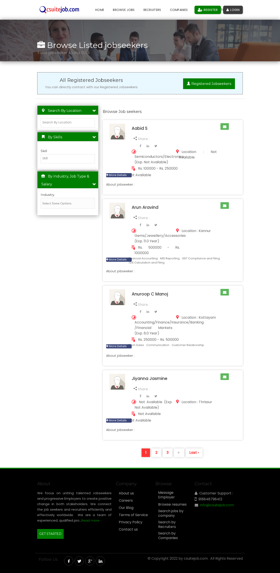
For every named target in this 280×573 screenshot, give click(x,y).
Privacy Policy (130, 522)
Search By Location (64, 111)
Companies (179, 10)
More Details (117, 175)
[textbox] (68, 122)
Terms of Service (133, 515)
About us (126, 493)
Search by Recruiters (167, 524)
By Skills (55, 137)
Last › (194, 452)
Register (210, 10)
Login (234, 10)
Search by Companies (168, 535)
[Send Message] (224, 126)
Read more (90, 520)
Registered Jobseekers (211, 84)
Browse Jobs (124, 10)
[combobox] (68, 122)
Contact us (128, 529)
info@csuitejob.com (217, 505)
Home (99, 10)
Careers (126, 500)
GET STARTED (50, 534)
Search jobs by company (171, 513)
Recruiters (152, 10)
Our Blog (126, 507)
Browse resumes (172, 504)
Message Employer (166, 495)
